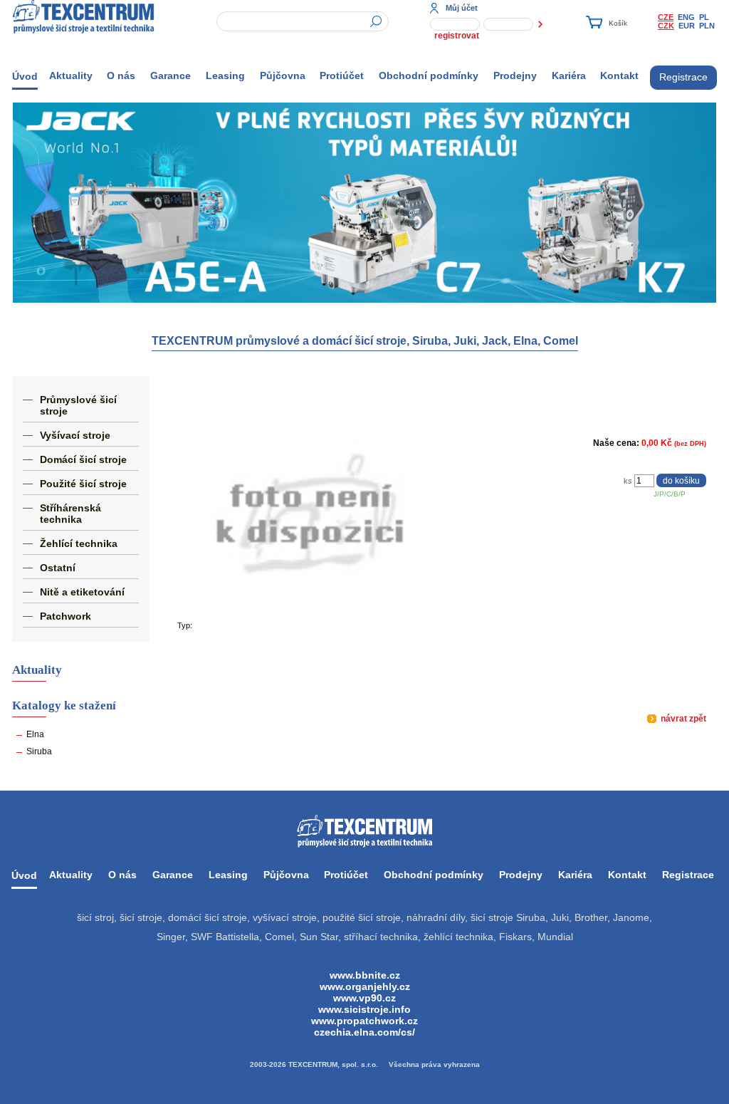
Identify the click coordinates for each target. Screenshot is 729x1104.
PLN (707, 25)
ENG (686, 17)
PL (704, 17)
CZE (665, 17)
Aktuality (71, 75)
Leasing (225, 75)
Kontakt (619, 75)
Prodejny (515, 75)
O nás (121, 75)
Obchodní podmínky (428, 75)
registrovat (456, 36)
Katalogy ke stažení (64, 705)
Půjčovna (282, 75)
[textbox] (302, 21)
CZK (666, 25)
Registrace (683, 77)
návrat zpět (682, 719)
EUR (686, 25)
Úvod (25, 76)
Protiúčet (342, 75)
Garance (170, 75)
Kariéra (569, 75)
